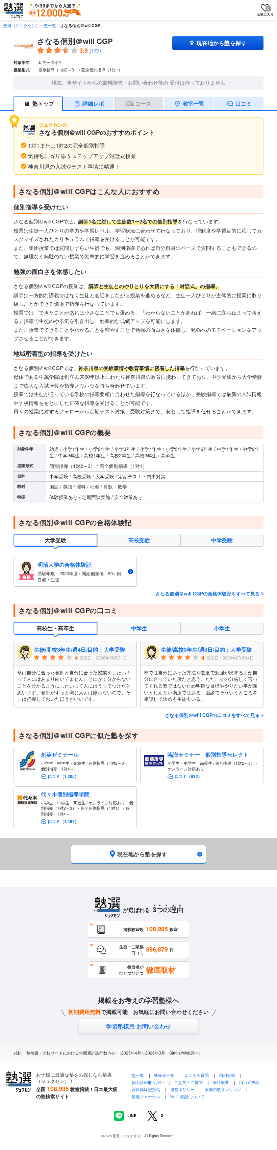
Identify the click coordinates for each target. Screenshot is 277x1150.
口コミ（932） (188, 776)
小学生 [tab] (222, 628)
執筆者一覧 (164, 1075)
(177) (95, 50)
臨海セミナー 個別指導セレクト (208, 754)
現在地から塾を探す (222, 43)
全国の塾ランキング (223, 1089)
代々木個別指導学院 (65, 794)
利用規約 (227, 1075)
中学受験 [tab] (222, 540)
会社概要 (221, 1082)
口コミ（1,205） (63, 776)
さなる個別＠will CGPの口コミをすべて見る (212, 715)
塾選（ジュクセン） (21, 25)
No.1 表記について (187, 1096)
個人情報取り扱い (148, 1082)
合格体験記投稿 (146, 1089)
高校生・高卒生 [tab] (55, 628)
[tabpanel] (138, 571)
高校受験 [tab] (139, 540)
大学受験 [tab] (55, 540)
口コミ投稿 (249, 1082)
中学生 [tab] (139, 628)
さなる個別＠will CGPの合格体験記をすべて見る (207, 593)
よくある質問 (197, 1075)
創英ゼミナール (60, 754)
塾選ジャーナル (146, 1096)
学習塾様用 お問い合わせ (138, 1026)
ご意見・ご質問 (188, 1082)
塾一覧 (50, 25)
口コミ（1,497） (63, 821)
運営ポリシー (182, 1089)
